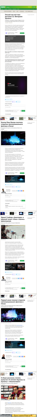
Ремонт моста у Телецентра (7, 11)
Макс (14, 101)
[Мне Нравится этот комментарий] (20, 208)
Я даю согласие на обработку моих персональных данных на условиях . (12, 110)
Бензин (14, 11)
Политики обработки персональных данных (9, 110)
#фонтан (2, 130)
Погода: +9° (29, 7)
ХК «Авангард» (22, 11)
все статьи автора (8, 191)
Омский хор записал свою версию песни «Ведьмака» (9, 39)
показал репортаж (19, 325)
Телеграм (18, 101)
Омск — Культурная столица (29, 11)
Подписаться (22, 33)
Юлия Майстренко (30, 301)
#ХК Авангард (3, 224)
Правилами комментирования (14, 111)
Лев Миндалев (29, 123)
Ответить (24, 208)
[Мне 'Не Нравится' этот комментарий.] (22, 208)
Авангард (9, 402)
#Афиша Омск (5, 130)
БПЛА (17, 11)
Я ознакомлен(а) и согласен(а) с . (11, 111)
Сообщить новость (9, 99)
